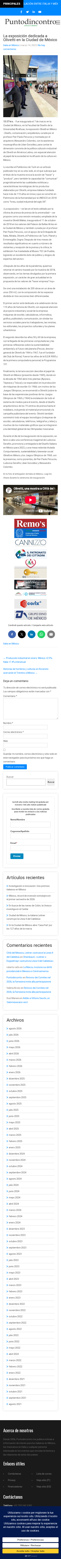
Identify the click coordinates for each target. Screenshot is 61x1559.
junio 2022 (14, 1341)
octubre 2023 (15, 1241)
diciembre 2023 (17, 1229)
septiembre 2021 (17, 1398)
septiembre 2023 (17, 1247)
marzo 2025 (15, 1135)
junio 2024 (14, 1191)
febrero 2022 (15, 1366)
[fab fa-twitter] (27, 12)
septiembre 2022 (17, 1322)
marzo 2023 (15, 1285)
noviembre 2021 (17, 1385)
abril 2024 (14, 1204)
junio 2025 (14, 1116)
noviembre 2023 (17, 1235)
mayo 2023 (14, 1272)
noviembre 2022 (17, 1310)
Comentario (10, 696)
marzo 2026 (15, 1060)
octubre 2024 (15, 1166)
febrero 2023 (15, 1291)
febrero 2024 (15, 1216)
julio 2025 (14, 1110)
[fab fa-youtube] (40, 12)
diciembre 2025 (17, 1078)
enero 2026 (14, 1072)
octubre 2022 (15, 1316)
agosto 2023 (15, 1254)
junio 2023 (14, 1266)
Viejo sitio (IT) (43, 1480)
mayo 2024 (14, 1197)
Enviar (17, 856)
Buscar (10, 777)
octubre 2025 (15, 1091)
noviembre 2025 (17, 1085)
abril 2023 (14, 1279)
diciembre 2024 (17, 1153)
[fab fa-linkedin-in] (33, 12)
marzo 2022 (15, 1360)
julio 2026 (14, 1035)
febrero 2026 (15, 1066)
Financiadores (15, 1486)
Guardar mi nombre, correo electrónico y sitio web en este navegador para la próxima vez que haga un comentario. (30, 758)
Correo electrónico (13, 732)
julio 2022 (14, 1335)
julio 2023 (14, 1260)
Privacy (11, 1480)
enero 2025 (14, 1147)
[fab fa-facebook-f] (21, 12)
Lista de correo (44, 1473)
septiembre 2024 (17, 1172)
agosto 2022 (15, 1329)
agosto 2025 (15, 1103)
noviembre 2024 (17, 1160)
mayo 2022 (14, 1347)
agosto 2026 (15, 1028)
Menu (57, 22)
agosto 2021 (15, 1404)
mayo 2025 (14, 1122)
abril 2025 (14, 1128)
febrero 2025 (15, 1141)
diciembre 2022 (17, 1304)
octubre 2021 (15, 1391)
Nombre (8, 723)
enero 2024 (14, 1222)
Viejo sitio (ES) (43, 1486)
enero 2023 (14, 1297)
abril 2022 (14, 1354)
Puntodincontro (14, 977)
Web (5, 741)
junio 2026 (14, 1041)
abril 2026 (14, 1053)
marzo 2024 (15, 1210)
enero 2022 (14, 1373)
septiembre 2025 (17, 1097)
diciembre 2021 (17, 1379)
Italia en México (11, 45)
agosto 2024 (15, 1178)
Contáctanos (14, 1473)
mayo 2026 (14, 1047)
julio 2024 (14, 1185)
